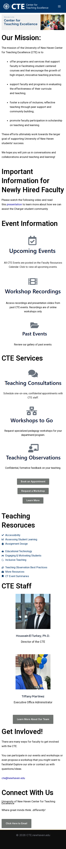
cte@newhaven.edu (13, 778)
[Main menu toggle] (59, 6)
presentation (14, 204)
